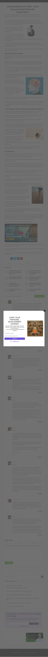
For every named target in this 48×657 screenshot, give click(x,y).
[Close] (44, 311)
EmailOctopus (17, 341)
